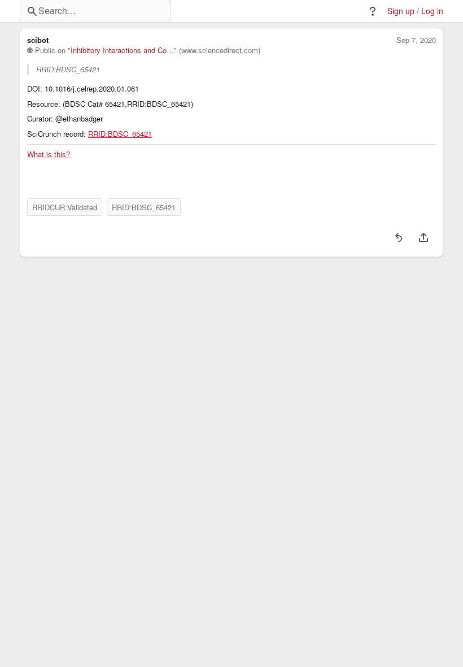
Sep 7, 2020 (416, 40)
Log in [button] (432, 11)
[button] (372, 11)
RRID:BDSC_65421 (120, 134)
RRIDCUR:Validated (64, 207)
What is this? (48, 154)
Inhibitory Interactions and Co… (122, 50)
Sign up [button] (400, 11)
